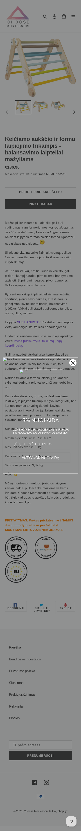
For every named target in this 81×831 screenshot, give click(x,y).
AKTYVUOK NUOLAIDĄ (40, 457)
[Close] (73, 362)
